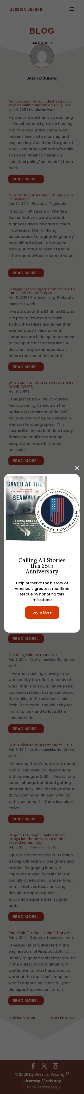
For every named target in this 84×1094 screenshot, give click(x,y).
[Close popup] (77, 467)
